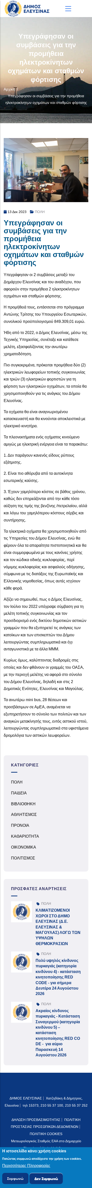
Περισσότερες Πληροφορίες (26, 1166)
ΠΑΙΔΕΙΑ (19, 793)
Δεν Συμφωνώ (46, 1179)
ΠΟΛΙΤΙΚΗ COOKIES (46, 1134)
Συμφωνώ (15, 1179)
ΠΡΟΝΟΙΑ (20, 825)
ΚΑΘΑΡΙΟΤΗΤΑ (25, 836)
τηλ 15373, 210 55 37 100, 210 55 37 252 (55, 1105)
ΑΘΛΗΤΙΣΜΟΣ (24, 814)
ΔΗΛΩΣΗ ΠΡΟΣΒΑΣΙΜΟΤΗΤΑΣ (36, 1120)
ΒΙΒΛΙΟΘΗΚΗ (23, 804)
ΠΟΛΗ (40, 212)
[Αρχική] (28, 8)
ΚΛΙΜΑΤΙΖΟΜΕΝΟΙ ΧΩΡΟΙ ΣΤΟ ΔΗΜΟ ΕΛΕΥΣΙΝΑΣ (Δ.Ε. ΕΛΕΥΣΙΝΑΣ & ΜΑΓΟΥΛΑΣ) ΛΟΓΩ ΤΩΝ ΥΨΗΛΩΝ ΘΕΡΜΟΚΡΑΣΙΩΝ (58, 927)
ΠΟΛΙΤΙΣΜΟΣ (23, 858)
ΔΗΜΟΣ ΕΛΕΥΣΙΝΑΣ (26, 1098)
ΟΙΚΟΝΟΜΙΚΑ (23, 847)
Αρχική (9, 89)
